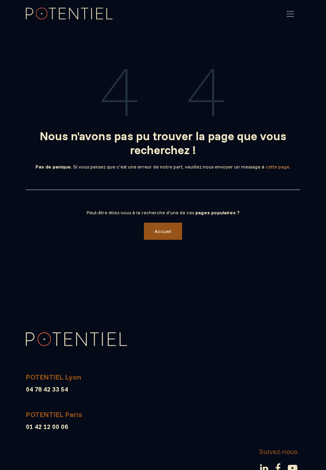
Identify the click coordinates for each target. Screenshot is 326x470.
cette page (277, 167)
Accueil (163, 231)
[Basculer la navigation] (290, 13)
